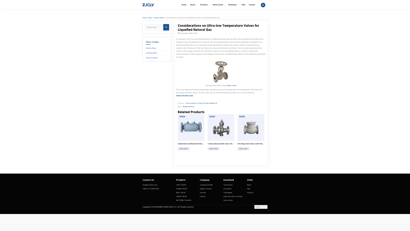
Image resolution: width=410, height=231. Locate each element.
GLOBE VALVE (181, 188)
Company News (151, 53)
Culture (202, 196)
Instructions (228, 200)
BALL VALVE (181, 192)
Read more (184, 148)
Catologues (227, 192)
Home (184, 5)
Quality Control (206, 188)
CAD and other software (232, 196)
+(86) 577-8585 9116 (151, 188)
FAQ (243, 5)
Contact (252, 5)
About (192, 5)
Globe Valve (231, 85)
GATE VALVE (181, 185)
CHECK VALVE (181, 196)
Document (227, 188)
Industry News (159, 17)
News (150, 17)
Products (204, 5)
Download (232, 5)
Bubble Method (188, 106)
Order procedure (152, 57)
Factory (203, 192)
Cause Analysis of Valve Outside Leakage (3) (201, 103)
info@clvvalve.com (150, 185)
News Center (218, 5)
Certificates (228, 185)
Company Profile (206, 185)
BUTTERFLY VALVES (183, 200)
